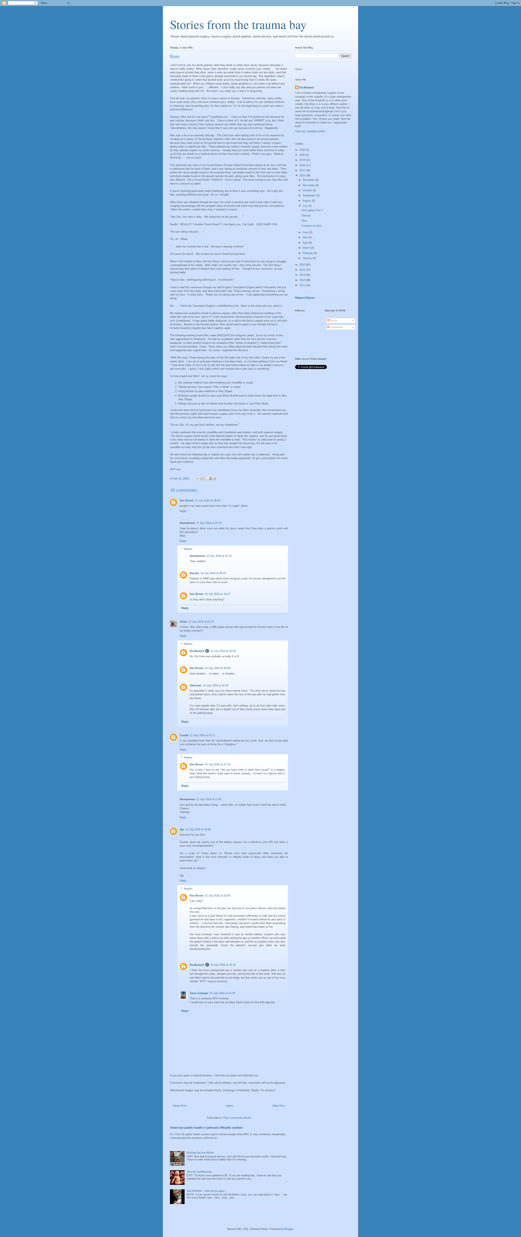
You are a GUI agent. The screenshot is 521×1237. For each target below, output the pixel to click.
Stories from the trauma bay (238, 24)
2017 (302, 170)
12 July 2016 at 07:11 (202, 735)
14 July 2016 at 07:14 (217, 764)
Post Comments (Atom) (237, 1117)
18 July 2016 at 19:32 (223, 964)
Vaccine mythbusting (199, 1171)
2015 (302, 264)
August (307, 200)
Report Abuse (305, 297)
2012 (302, 280)
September (309, 195)
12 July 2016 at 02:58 (223, 651)
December (309, 179)
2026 (302, 149)
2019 (302, 159)
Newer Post (180, 1105)
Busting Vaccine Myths (200, 1152)
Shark (183, 621)
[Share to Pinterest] (215, 479)
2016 (302, 175)
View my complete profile (310, 131)
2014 (302, 269)
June (306, 232)
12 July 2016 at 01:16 (219, 555)
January (308, 258)
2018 (302, 165)
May (306, 237)
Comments (336, 327)
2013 (302, 274)
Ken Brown (187, 500)
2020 (302, 154)
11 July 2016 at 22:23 (208, 522)
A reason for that (311, 225)
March (307, 247)
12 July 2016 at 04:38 (217, 668)
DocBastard (197, 651)
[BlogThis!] (203, 479)
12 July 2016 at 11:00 (208, 799)
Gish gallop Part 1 (312, 210)
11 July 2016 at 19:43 (207, 500)
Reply (183, 511)
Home (229, 1105)
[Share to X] (207, 479)
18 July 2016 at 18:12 (217, 593)
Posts (333, 320)
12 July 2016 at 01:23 (201, 621)
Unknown (195, 685)
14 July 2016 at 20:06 (198, 829)
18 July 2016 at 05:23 (213, 573)
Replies (188, 548)
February (308, 253)
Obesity (306, 215)
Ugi (182, 829)
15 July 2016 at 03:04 (217, 895)
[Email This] (199, 479)
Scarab (184, 735)
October (308, 190)
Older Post (278, 1105)
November (309, 185)
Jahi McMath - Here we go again (206, 1190)
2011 (302, 285)
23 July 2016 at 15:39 (222, 993)
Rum (304, 220)
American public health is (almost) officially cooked (206, 1127)
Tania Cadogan (199, 993)
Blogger (288, 1228)
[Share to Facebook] (211, 479)
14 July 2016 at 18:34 (215, 685)
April (306, 242)
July (305, 205)
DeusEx (194, 573)
